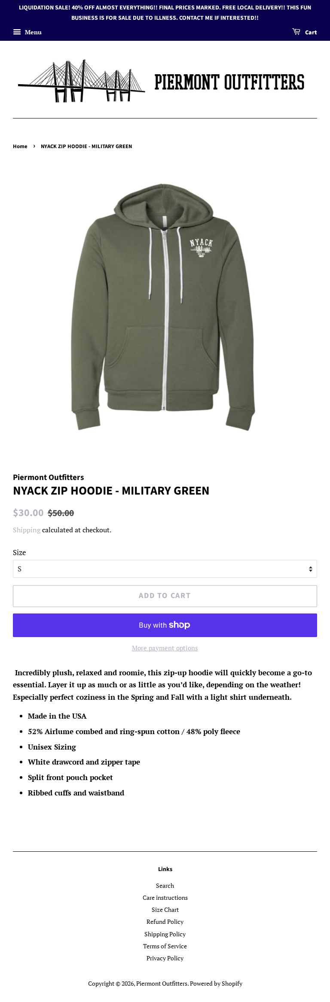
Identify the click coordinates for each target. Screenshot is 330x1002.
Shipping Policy (165, 934)
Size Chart (165, 909)
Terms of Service (165, 946)
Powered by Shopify (216, 983)
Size (19, 552)
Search (165, 885)
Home (20, 146)
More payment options (165, 648)
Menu (32, 32)
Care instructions (165, 897)
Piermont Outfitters (161, 983)
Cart (310, 32)
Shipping (26, 529)
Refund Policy (165, 921)
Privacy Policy (165, 958)
